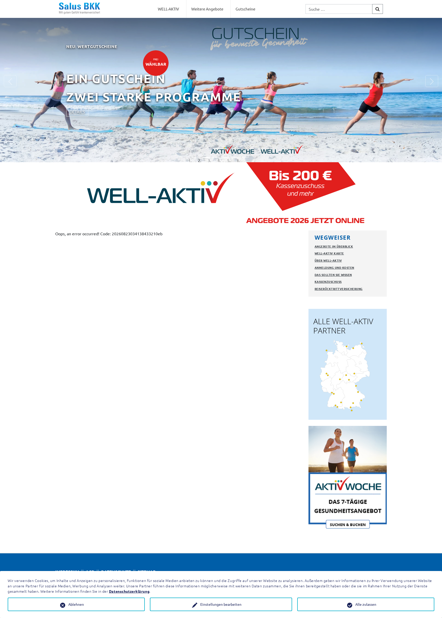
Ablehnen (76, 604)
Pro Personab (189, 86)
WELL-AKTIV (168, 8)
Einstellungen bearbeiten (220, 604)
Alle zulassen (365, 604)
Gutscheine (245, 8)
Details (111, 124)
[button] (10, 89)
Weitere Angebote (207, 8)
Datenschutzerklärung (129, 591)
